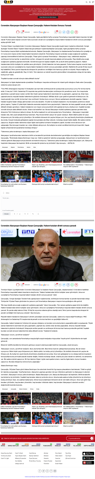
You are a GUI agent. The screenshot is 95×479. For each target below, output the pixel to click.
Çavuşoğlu (13, 389)
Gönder (6, 214)
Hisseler (58, 445)
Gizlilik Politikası (40, 476)
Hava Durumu (36, 445)
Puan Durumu (47, 445)
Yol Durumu (77, 445)
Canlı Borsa (32, 453)
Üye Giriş (68, 453)
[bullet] (27, 214)
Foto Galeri (58, 453)
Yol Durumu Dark (6, 456)
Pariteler (67, 445)
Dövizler (46, 456)
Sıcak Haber (59, 463)
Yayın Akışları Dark (20, 456)
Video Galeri (58, 456)
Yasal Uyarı (67, 476)
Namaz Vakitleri (13, 445)
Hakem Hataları (23, 389)
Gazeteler (25, 445)
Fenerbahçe (21, 147)
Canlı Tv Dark (19, 453)
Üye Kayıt (68, 456)
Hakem (28, 147)
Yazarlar (57, 458)
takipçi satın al (19, 463)
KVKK (52, 476)
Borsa (3, 445)
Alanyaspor (5, 147)
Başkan (13, 147)
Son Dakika (18, 461)
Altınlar (46, 453)
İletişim (34, 476)
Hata (34, 147)
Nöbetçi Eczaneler (20, 458)
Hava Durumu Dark (6, 453)
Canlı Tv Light (5, 458)
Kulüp (37, 389)
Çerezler (48, 476)
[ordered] (25, 214)
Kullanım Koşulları (59, 476)
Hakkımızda (28, 476)
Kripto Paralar (89, 445)
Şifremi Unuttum (70, 458)
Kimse (31, 389)
